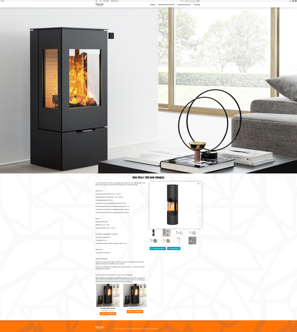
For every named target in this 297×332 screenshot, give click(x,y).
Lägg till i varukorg (108, 313)
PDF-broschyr (174, 248)
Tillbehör (197, 4)
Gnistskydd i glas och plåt (166, 4)
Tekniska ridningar (158, 248)
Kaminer (152, 4)
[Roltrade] (100, 4)
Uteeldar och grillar (184, 4)
